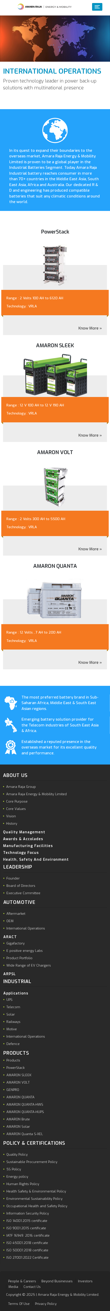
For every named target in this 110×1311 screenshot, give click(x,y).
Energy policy (17, 1176)
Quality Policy (17, 1154)
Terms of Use (19, 1304)
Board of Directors (20, 886)
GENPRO (12, 1090)
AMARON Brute (18, 1119)
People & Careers (22, 1281)
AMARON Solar (18, 1126)
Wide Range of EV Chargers (28, 965)
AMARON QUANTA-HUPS (25, 1112)
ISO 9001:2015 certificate (26, 1228)
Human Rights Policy (22, 1184)
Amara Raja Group (21, 787)
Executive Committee (23, 893)
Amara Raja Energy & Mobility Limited (36, 794)
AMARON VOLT (18, 1082)
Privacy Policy (46, 1304)
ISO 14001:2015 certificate (26, 1221)
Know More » (90, 328)
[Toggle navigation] (97, 7)
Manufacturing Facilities (28, 845)
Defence (13, 1044)
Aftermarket (15, 913)
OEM (10, 921)
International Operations (25, 928)
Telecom (13, 1007)
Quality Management (24, 832)
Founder (13, 878)
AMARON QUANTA (20, 1097)
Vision (11, 816)
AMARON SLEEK (18, 1075)
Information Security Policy (27, 1213)
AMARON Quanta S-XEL (24, 1134)
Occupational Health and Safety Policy (36, 1206)
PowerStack (15, 1068)
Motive (11, 1029)
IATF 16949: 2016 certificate (28, 1235)
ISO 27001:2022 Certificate (27, 1257)
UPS (9, 1000)
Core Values (16, 809)
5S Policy (13, 1169)
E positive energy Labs (24, 951)
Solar (10, 1014)
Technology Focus (21, 852)
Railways (13, 1022)
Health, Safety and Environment (36, 859)
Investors (85, 1281)
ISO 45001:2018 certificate (27, 1243)
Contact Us (32, 1287)
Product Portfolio (19, 958)
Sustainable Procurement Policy (31, 1162)
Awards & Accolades (23, 839)
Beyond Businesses (57, 1281)
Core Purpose (17, 801)
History (11, 823)
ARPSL (9, 974)
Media (13, 1287)
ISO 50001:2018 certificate (27, 1250)
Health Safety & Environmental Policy (36, 1191)
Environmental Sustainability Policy (34, 1199)
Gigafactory (15, 943)
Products (13, 1060)
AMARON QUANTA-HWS (24, 1104)
